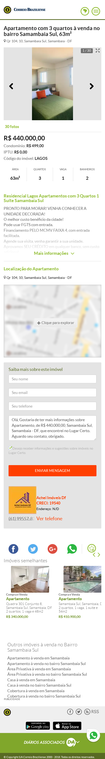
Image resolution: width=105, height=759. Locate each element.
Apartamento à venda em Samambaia (38, 658)
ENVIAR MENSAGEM (52, 471)
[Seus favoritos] (91, 548)
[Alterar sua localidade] (85, 11)
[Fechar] (88, 731)
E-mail (15, 393)
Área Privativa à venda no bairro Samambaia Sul (47, 674)
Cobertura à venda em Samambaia (35, 691)
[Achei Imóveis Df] (22, 499)
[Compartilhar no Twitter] (33, 552)
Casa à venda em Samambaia (31, 680)
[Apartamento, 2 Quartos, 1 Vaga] (29, 579)
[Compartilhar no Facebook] (13, 552)
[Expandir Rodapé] (52, 743)
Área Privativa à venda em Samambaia (39, 669)
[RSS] (91, 714)
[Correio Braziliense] (29, 8)
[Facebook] (70, 714)
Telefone (16, 407)
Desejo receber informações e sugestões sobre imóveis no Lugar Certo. (51, 451)
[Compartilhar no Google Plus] (52, 552)
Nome (15, 379)
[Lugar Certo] (7, 711)
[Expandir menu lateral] (96, 11)
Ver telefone (49, 518)
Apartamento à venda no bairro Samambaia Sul (46, 663)
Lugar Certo (7, 10)
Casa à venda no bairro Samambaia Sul (39, 685)
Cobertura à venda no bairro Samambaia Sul (44, 696)
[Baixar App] (37, 730)
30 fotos (12, 126)
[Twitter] (79, 714)
